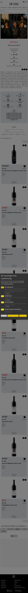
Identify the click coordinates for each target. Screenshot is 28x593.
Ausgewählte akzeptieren (13, 315)
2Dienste (7, 300)
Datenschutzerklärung (8, 283)
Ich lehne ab (4, 315)
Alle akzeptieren (23, 315)
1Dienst (7, 293)
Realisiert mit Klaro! (23, 318)
